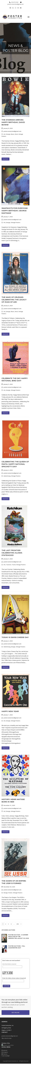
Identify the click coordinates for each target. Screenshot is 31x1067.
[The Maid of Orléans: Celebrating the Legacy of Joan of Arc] (16, 273)
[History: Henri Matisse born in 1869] (16, 775)
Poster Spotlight (6, 1056)
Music (12, 134)
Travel (14, 564)
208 (17, 924)
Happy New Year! (11, 711)
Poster (10, 893)
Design (8, 134)
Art (4, 134)
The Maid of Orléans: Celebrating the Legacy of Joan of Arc (14, 299)
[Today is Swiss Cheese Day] (16, 614)
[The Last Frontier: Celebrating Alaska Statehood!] (14, 526)
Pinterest (4, 1054)
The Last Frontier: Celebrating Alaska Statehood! (12, 552)
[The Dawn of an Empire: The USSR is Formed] (16, 858)
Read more (5, 159)
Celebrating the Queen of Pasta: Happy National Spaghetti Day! (15, 464)
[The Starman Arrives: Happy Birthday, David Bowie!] (16, 97)
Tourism (8, 564)
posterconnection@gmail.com (16, 4)
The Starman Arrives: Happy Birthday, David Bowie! (13, 122)
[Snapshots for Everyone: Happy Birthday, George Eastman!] (16, 185)
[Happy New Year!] (16, 691)
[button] (28, 17)
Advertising (7, 476)
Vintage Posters (15, 222)
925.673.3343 (7, 1038)
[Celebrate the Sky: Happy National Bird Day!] (16, 358)
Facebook (4, 1050)
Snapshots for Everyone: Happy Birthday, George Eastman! (15, 210)
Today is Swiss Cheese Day (15, 637)
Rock (16, 134)
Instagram (5, 1052)
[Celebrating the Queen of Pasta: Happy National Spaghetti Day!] (16, 439)
